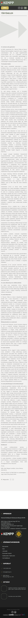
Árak (4, 8)
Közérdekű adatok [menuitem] (7, 553)
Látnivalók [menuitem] (4, 551)
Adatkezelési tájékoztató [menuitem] (8, 555)
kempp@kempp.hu (7, 571)
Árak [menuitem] (3, 548)
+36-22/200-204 (7, 568)
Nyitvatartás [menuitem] (5, 546)
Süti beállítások (6, 558)
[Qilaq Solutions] (23, 615)
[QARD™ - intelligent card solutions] (11, 615)
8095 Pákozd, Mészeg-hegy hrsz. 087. (8, 576)
